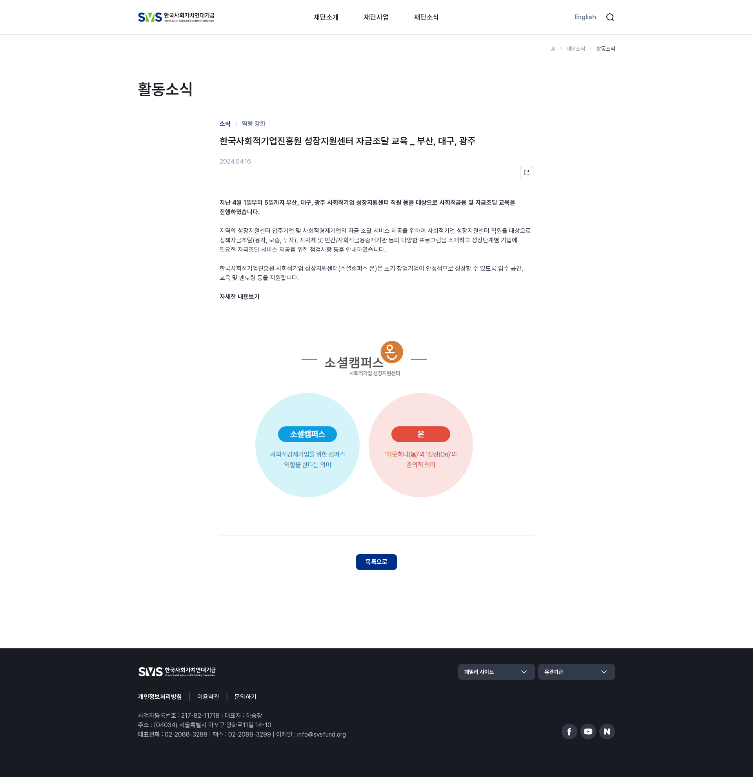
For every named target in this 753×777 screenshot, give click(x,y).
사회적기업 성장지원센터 (358, 202)
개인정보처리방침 (160, 697)
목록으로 (376, 562)
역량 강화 (254, 123)
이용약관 (208, 697)
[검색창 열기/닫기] (610, 17)
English (585, 17)
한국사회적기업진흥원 (247, 268)
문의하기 (245, 697)
